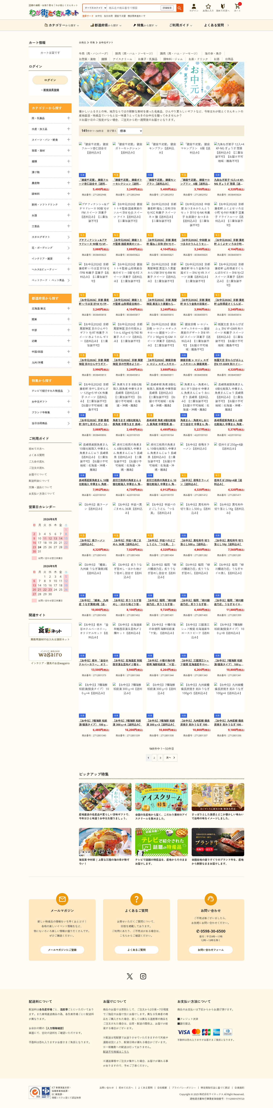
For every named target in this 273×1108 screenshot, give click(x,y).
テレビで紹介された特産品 (47, 391)
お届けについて (38, 474)
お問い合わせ (106, 1087)
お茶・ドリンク (198, 59)
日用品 (229, 59)
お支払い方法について (42, 493)
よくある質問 (36, 455)
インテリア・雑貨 (42, 258)
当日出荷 (108, 16)
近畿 (34, 341)
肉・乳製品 (38, 118)
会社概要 (162, 1087)
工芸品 (36, 226)
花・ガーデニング (42, 248)
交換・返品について (40, 487)
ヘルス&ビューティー (44, 269)
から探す (62, 25)
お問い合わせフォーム (211, 950)
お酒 (216, 59)
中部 (34, 330)
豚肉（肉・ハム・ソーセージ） (134, 53)
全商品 (82, 42)
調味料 (36, 194)
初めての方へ (36, 448)
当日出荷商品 (39, 423)
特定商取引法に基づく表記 (215, 1087)
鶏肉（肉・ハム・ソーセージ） (179, 53)
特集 (92, 42)
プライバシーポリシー (184, 1087)
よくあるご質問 (136, 950)
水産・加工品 (39, 129)
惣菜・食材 (38, 150)
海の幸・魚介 (213, 53)
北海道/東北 (39, 308)
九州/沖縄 (37, 362)
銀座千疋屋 (120, 16)
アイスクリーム (122, 59)
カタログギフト (41, 237)
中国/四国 (37, 351)
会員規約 (239, 1087)
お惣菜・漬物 (87, 59)
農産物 (36, 183)
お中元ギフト (39, 401)
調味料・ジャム (173, 59)
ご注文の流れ (36, 468)
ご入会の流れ (36, 461)
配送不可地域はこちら (116, 1051)
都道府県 (38, 298)
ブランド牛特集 (41, 412)
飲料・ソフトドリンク (45, 204)
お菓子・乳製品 (147, 59)
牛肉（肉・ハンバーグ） (94, 53)
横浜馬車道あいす (136, 16)
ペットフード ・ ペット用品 (48, 280)
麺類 (104, 59)
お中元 (98, 16)
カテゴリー (40, 108)
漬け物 (36, 172)
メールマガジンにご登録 (62, 950)
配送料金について (39, 480)
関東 (34, 319)
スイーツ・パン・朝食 (45, 140)
